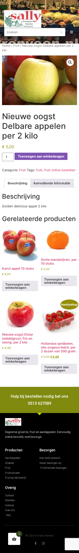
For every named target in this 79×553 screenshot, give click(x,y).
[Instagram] (43, 543)
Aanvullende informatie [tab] (51, 183)
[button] (71, 32)
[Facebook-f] (35, 543)
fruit (39, 170)
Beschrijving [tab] (17, 183)
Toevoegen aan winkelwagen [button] (17, 286)
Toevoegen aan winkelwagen (41, 156)
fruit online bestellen (59, 170)
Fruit (16, 46)
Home (6, 46)
